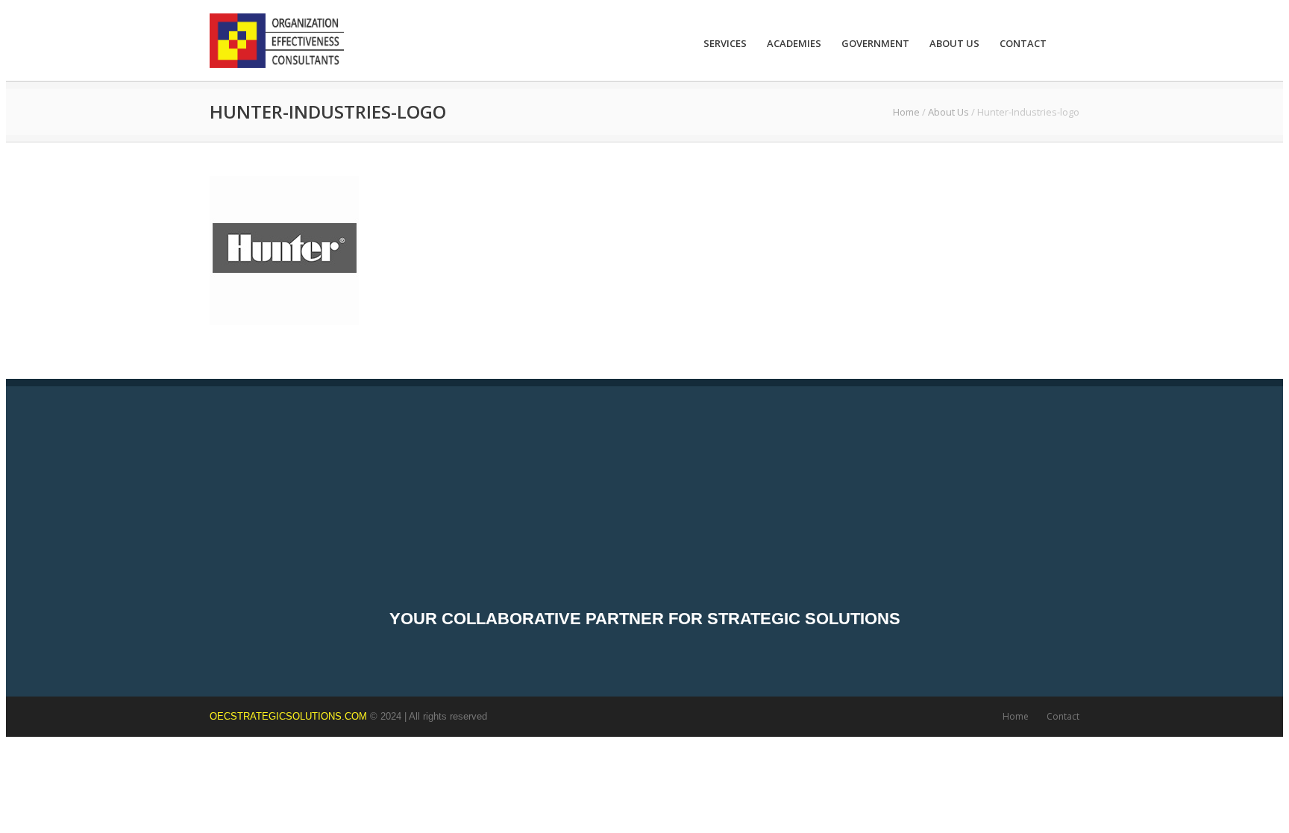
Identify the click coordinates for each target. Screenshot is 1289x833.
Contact (1023, 43)
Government (875, 43)
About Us (954, 43)
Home (906, 112)
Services (725, 43)
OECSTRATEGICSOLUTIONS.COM (288, 716)
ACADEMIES (794, 43)
